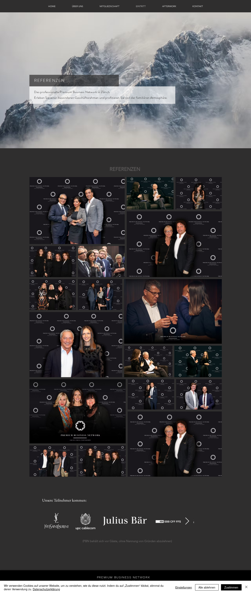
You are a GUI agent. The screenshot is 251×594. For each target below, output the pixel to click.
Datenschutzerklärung (46, 589)
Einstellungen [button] (183, 587)
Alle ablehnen (206, 587)
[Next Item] (187, 521)
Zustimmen (231, 587)
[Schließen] (246, 587)
